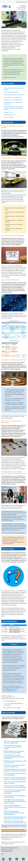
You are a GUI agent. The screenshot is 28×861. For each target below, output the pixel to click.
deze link (10, 318)
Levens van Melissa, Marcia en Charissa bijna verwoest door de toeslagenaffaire (15, 791)
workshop (8, 193)
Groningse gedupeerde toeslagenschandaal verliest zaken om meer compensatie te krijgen (14, 813)
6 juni (5, 701)
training (3, 193)
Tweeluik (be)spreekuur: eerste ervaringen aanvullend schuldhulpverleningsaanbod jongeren (13, 108)
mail (9, 675)
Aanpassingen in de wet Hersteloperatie (13, 99)
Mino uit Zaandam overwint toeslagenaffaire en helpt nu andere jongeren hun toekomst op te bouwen (15, 801)
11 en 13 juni (7, 703)
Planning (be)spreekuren (9, 114)
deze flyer (4, 196)
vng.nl (2, 853)
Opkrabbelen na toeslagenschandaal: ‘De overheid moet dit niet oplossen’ (15, 807)
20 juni (5, 707)
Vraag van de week (8, 112)
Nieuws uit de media (8, 117)
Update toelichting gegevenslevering (12, 97)
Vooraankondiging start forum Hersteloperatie (14, 94)
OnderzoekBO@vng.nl (6, 468)
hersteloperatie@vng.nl (7, 136)
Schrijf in (14, 644)
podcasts (10, 831)
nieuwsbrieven (22, 831)
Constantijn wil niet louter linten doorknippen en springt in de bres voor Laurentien (13, 747)
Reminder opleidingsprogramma (11, 92)
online (22, 2)
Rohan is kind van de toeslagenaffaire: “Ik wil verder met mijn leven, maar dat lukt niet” (14, 757)
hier (11, 414)
